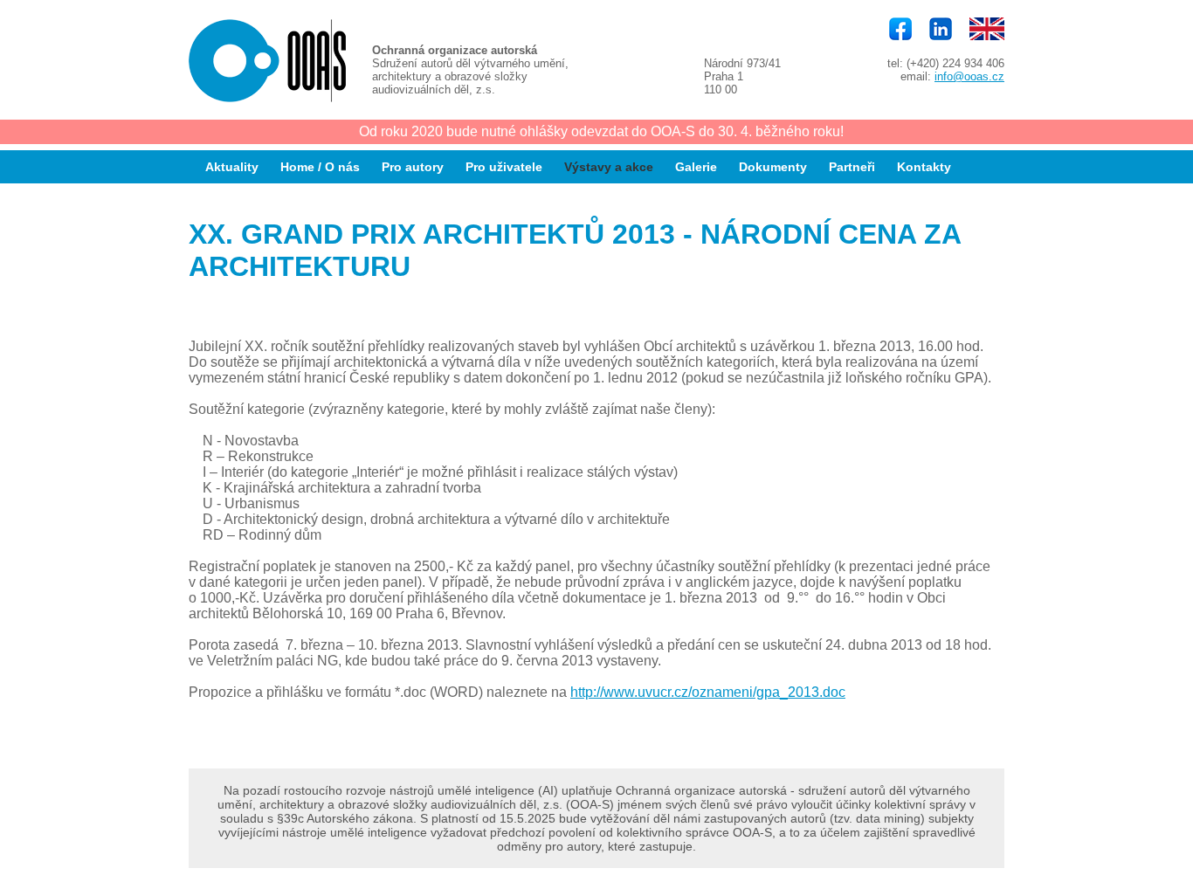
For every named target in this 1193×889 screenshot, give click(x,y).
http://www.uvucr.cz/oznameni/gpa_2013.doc (707, 692)
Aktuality (232, 167)
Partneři (852, 167)
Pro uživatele (503, 167)
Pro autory (413, 167)
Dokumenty (773, 167)
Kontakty (924, 167)
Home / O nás (320, 167)
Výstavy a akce (608, 167)
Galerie (696, 167)
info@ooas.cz (969, 76)
